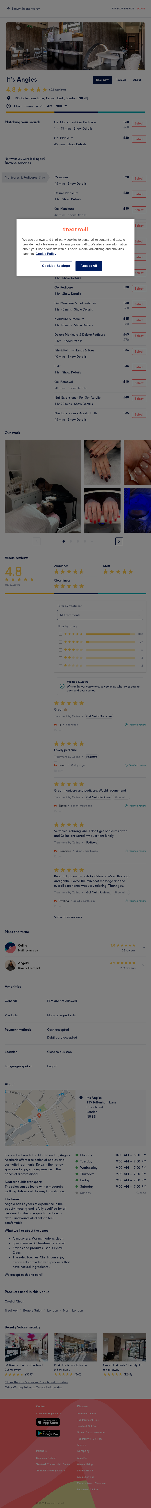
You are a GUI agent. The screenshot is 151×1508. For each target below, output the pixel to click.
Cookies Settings (56, 266)
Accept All (88, 266)
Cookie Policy (46, 254)
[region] (75, 247)
